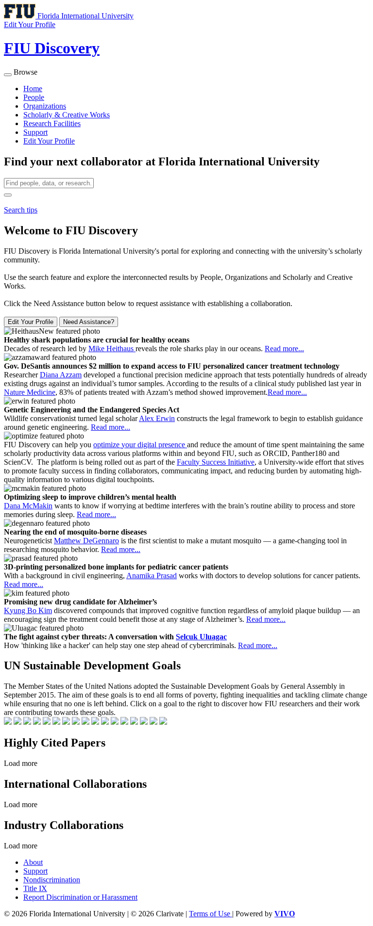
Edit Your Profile (49, 141)
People (33, 97)
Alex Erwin (157, 418)
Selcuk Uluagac (201, 637)
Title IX (35, 888)
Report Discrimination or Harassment (80, 897)
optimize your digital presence (140, 444)
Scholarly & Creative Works (66, 115)
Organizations (44, 106)
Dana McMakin (28, 506)
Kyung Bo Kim (28, 610)
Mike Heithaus (112, 348)
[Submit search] (8, 195)
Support (35, 132)
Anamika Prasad (151, 575)
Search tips (20, 210)
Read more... (284, 348)
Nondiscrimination (51, 880)
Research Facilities (52, 123)
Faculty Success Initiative (215, 462)
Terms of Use (210, 914)
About (33, 862)
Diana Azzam (61, 375)
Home (32, 88)
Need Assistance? (88, 321)
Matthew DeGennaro (86, 540)
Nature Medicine (29, 392)
